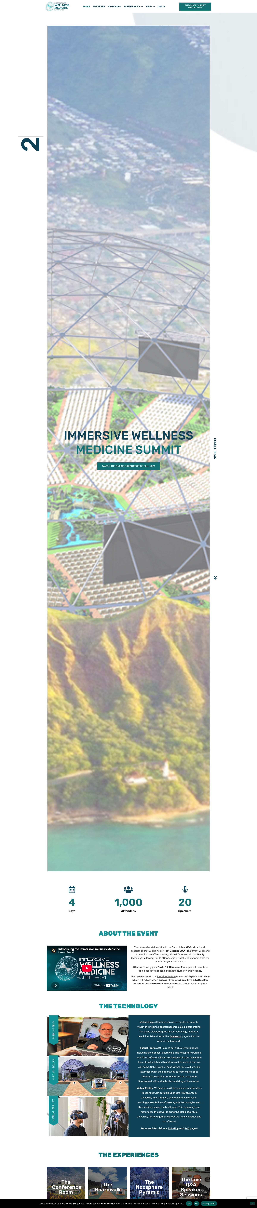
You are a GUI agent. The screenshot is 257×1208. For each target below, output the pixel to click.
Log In (161, 6)
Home (86, 6)
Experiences (131, 6)
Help (149, 6)
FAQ (187, 1128)
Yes (189, 1203)
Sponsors (114, 6)
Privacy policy (209, 1203)
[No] (252, 1203)
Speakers (99, 6)
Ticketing (173, 1128)
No (196, 1203)
